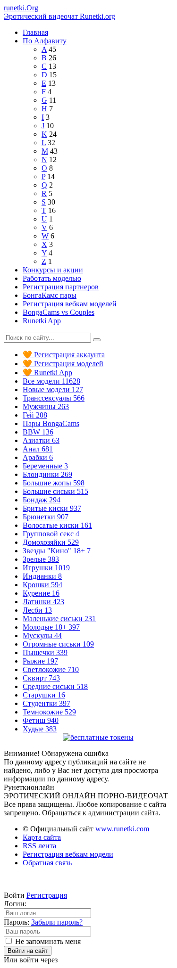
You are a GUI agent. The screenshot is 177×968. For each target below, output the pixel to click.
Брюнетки (45, 517)
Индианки (42, 576)
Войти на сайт (28, 950)
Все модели (51, 381)
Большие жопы (53, 483)
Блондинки (47, 474)
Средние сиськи (55, 686)
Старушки (44, 695)
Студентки (46, 703)
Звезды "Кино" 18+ (57, 551)
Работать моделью (52, 278)
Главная (35, 32)
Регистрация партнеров (61, 287)
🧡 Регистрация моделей (63, 364)
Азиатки (41, 440)
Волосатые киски (57, 525)
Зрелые (41, 559)
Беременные (45, 466)
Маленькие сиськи (59, 619)
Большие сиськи (55, 491)
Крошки (42, 585)
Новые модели (53, 390)
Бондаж (41, 500)
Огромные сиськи (58, 644)
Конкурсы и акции (53, 270)
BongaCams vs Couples (58, 312)
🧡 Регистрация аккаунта (64, 355)
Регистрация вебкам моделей (70, 304)
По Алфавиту (45, 41)
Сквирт (41, 678)
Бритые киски (52, 508)
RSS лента (39, 846)
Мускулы (42, 636)
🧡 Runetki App (47, 373)
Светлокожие (51, 669)
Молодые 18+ (51, 627)
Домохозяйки (51, 542)
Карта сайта (42, 837)
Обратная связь (47, 863)
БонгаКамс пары (49, 295)
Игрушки (46, 568)
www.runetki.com (122, 829)
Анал (38, 449)
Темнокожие (49, 712)
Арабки (38, 457)
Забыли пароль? (57, 922)
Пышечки (45, 652)
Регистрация (46, 895)
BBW (38, 432)
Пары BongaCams (51, 423)
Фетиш (41, 720)
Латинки (43, 602)
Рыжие (40, 661)
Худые (40, 729)
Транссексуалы (53, 398)
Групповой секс (51, 534)
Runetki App (42, 321)
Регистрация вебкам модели (68, 854)
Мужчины (46, 406)
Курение (41, 593)
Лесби (37, 610)
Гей (35, 415)
